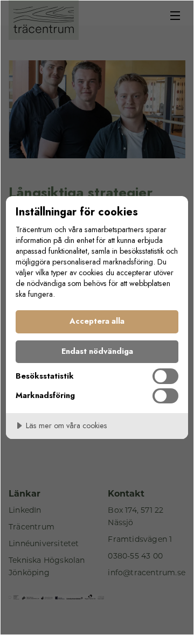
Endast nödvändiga (97, 351)
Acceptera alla (97, 321)
